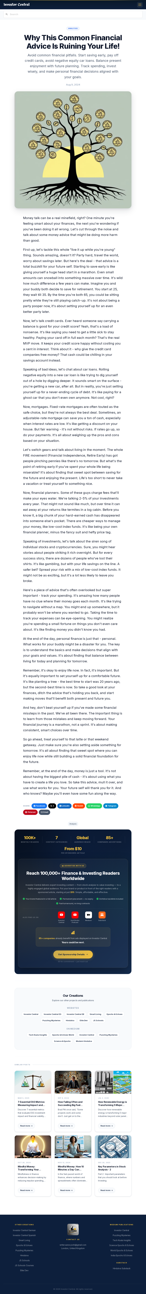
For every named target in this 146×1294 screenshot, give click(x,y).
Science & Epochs (62, 1041)
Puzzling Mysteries (51, 1020)
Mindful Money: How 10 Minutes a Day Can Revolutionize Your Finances (71, 1168)
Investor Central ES (52, 1014)
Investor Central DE (75, 1014)
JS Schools (98, 1020)
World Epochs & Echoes (121, 1250)
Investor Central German (24, 1230)
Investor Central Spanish (24, 1235)
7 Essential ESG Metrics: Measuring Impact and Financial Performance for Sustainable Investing (32, 1103)
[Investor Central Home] (16, 4)
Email (45, 812)
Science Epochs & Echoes (121, 1245)
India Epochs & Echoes (121, 1255)
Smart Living (95, 1014)
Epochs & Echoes (114, 1014)
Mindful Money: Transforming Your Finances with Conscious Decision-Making (32, 1168)
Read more (26, 1126)
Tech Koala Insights (38, 1035)
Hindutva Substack (121, 1268)
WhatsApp (95, 806)
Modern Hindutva (84, 1041)
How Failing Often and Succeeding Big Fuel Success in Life (70, 1103)
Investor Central (31, 1014)
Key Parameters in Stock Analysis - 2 (112, 1168)
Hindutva (70, 1020)
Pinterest (32, 812)
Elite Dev (84, 1020)
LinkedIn (65, 806)
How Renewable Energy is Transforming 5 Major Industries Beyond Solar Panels (112, 1103)
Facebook (40, 806)
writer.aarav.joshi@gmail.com (73, 1245)
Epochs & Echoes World (63, 1035)
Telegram (112, 806)
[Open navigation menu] (140, 4)
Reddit (80, 806)
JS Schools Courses (24, 1265)
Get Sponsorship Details (71, 954)
